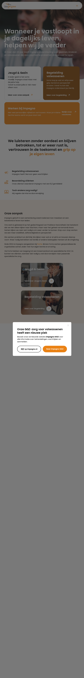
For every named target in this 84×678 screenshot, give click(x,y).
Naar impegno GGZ (54, 349)
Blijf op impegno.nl (29, 349)
